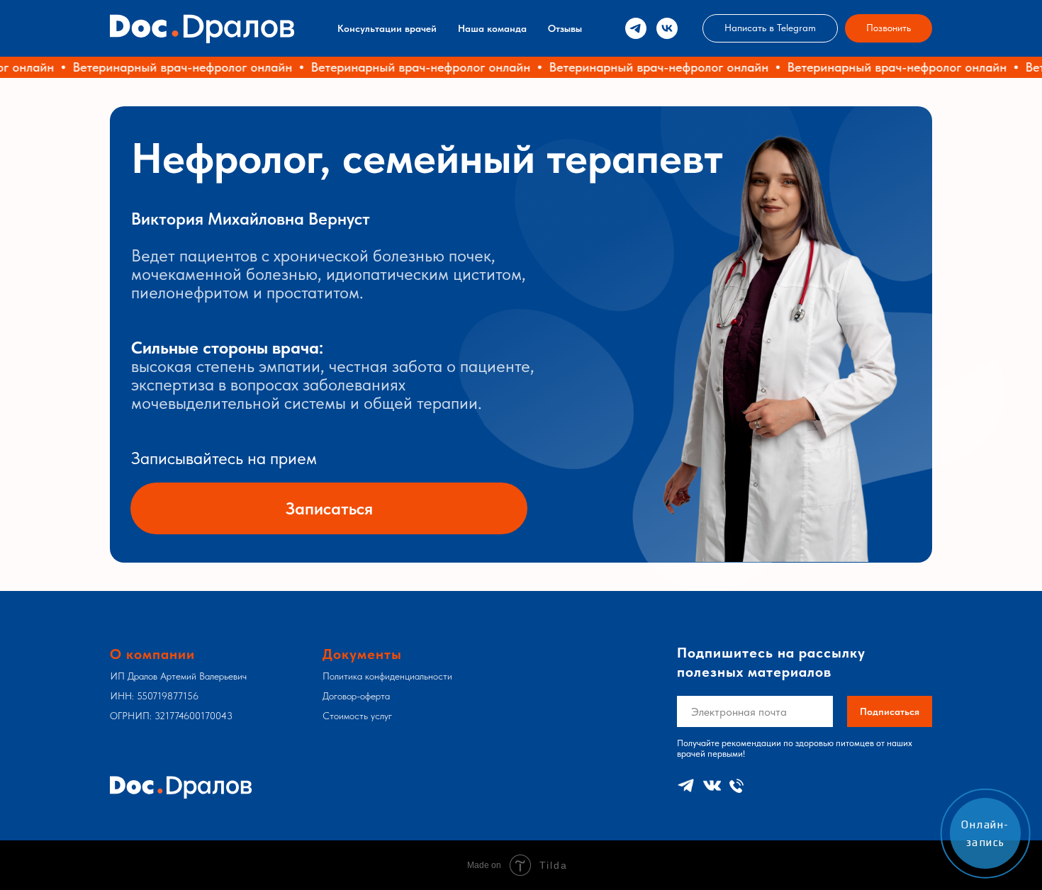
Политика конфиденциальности (387, 676)
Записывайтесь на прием (224, 458)
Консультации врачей (387, 28)
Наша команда (492, 28)
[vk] (667, 28)
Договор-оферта (356, 696)
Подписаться (889, 711)
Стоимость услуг (357, 715)
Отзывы (565, 28)
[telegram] (635, 28)
